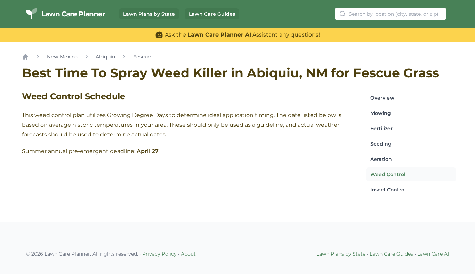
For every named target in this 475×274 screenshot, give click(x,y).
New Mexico (62, 57)
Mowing (380, 113)
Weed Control (387, 174)
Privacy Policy (159, 254)
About (188, 254)
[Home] (25, 56)
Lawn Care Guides (212, 14)
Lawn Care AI (433, 254)
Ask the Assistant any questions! (241, 34)
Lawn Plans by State (149, 14)
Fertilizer (381, 128)
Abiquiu (105, 57)
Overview (382, 98)
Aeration (381, 159)
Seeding (381, 144)
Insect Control (388, 190)
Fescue (142, 57)
